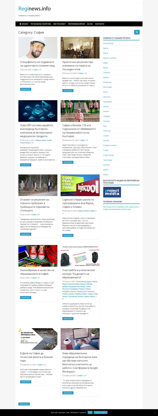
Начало (25, 24)
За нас (90, 24)
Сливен (65, 294)
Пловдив (65, 291)
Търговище (72, 296)
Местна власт (59, 24)
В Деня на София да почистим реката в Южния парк (36, 357)
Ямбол (92, 296)
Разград (80, 291)
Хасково (80, 296)
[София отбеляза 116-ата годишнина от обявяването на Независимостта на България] (80, 111)
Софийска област (81, 294)
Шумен (86, 296)
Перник (81, 289)
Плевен (86, 211)
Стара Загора (25, 143)
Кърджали (72, 286)
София (35, 70)
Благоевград (81, 281)
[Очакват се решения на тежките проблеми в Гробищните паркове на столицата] (37, 185)
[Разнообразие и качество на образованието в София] (37, 256)
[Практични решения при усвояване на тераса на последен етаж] (80, 48)
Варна (38, 140)
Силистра (90, 291)
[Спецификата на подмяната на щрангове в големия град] (37, 48)
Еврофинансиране (76, 24)
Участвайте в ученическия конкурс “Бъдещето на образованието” (78, 274)
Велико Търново (68, 284)
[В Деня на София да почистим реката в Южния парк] (37, 339)
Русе (85, 291)
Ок (90, 412)
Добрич (65, 286)
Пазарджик (74, 289)
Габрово (89, 284)
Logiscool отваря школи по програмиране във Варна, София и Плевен (78, 203)
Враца (83, 284)
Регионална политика (41, 24)
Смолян (71, 294)
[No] (155, 412)
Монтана (65, 289)
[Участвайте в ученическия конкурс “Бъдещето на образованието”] (80, 256)
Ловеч (44, 140)
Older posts (24, 404)
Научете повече (100, 412)
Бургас (89, 281)
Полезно (73, 291)
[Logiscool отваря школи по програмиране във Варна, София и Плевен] (80, 185)
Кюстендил (81, 286)
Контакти (99, 24)
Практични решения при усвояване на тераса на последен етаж (77, 65)
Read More (26, 89)
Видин (77, 284)
